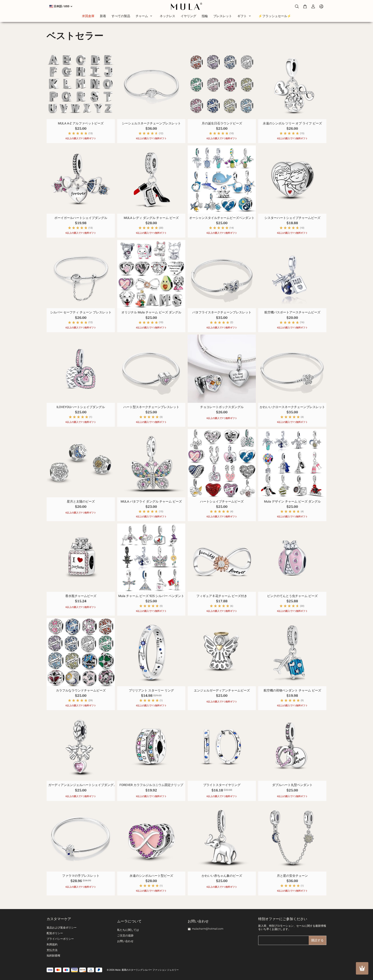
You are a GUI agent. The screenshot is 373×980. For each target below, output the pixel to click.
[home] (186, 6)
